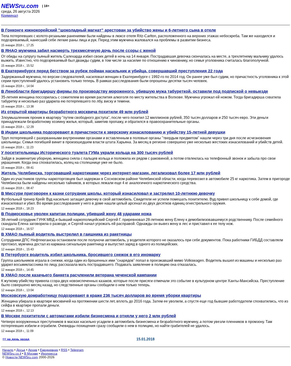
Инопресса (49, 353)
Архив (32, 350)
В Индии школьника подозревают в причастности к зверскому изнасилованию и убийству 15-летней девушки (113, 132)
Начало (7, 350)
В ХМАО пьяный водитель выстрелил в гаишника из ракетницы (66, 234)
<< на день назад (16, 339)
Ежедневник (49, 350)
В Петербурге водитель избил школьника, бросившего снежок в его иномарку (81, 254)
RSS (64, 350)
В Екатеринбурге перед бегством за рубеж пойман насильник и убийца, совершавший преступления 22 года (112, 71)
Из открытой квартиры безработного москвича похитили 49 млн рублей (74, 112)
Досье (20, 350)
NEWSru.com (19, 5)
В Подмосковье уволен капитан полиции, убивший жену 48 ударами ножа (76, 214)
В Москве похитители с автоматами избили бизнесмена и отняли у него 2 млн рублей (88, 316)
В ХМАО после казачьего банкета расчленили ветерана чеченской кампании (79, 275)
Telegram (77, 350)
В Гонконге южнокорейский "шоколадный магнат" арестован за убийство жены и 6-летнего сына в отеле (108, 30)
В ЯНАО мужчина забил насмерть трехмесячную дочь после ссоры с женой (78, 50)
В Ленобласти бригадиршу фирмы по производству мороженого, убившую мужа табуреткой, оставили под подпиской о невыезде (134, 91)
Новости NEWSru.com (21, 357)
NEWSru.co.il (11, 353)
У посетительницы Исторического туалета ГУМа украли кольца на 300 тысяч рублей (87, 152)
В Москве (31, 353)
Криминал (9, 15)
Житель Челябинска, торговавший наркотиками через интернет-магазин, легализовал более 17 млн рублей (110, 173)
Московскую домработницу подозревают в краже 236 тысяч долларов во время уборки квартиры (101, 295)
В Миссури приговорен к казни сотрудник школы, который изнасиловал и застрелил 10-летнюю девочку (108, 193)
